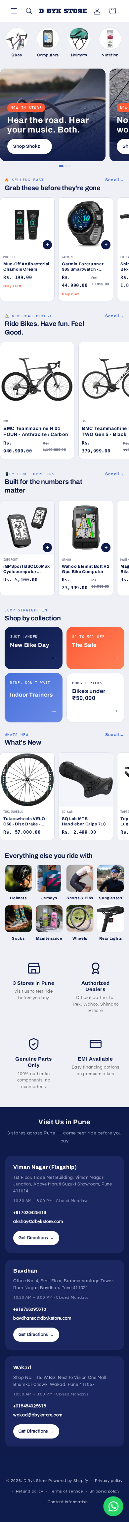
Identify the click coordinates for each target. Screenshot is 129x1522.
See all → (114, 180)
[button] (14, 11)
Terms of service (66, 1491)
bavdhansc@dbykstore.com (42, 1318)
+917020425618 (29, 1212)
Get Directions (36, 1237)
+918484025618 (29, 1406)
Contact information (68, 1502)
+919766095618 (29, 1309)
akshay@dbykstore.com (38, 1221)
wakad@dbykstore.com (38, 1415)
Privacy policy (109, 1481)
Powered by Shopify (68, 1481)
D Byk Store (35, 1481)
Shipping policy (105, 1491)
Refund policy (30, 1491)
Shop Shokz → (29, 146)
